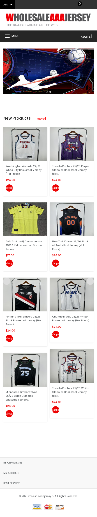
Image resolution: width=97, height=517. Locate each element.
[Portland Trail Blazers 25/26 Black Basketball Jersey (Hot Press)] (25, 294)
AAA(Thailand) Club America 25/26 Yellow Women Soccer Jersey (24, 245)
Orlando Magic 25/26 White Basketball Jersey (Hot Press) (70, 318)
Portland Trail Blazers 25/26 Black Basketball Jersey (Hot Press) (24, 320)
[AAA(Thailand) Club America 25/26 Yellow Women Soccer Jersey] (25, 219)
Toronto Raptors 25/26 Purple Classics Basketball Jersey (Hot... (70, 170)
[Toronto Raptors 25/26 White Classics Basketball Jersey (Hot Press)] (72, 365)
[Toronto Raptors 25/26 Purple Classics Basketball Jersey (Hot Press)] (72, 144)
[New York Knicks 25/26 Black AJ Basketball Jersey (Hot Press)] (72, 219)
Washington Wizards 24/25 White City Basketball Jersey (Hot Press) (24, 170)
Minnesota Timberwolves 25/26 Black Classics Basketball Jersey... (21, 395)
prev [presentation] (6, 70)
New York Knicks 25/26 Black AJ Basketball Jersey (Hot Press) (70, 245)
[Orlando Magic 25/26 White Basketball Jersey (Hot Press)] (72, 294)
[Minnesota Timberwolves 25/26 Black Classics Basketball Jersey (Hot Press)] (25, 369)
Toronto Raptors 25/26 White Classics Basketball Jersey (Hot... (70, 392)
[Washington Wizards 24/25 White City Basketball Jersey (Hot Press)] (25, 144)
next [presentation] (90, 70)
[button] (46, 92)
